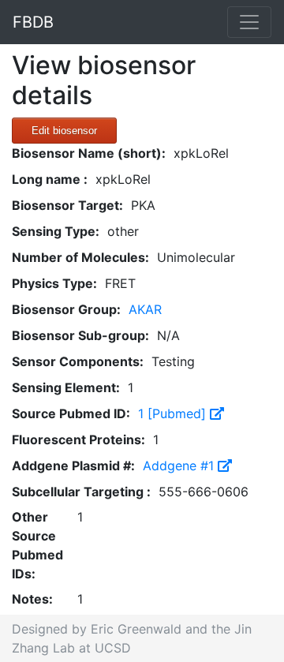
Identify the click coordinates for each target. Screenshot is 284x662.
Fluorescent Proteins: (78, 439)
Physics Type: (54, 283)
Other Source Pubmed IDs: (37, 545)
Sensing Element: (66, 387)
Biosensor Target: (67, 205)
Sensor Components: (78, 361)
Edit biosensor (64, 131)
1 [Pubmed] (174, 413)
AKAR (145, 309)
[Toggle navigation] (249, 22)
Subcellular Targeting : (81, 491)
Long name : (50, 179)
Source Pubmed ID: (71, 413)
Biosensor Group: (66, 309)
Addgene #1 (180, 465)
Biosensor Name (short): (89, 153)
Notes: (32, 599)
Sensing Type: (55, 231)
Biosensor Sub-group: (80, 335)
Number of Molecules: (80, 257)
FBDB (33, 22)
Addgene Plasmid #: (73, 465)
